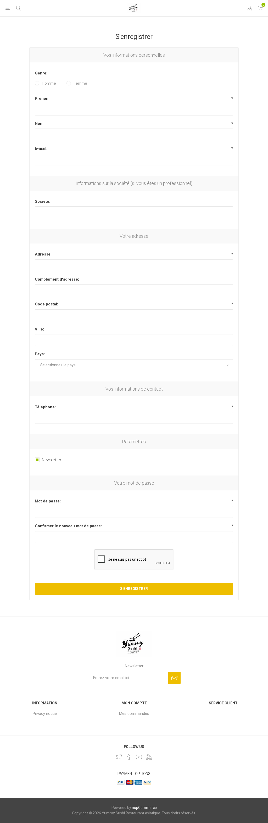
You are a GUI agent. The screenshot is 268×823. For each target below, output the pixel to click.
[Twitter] (119, 757)
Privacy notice (45, 713)
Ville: (39, 329)
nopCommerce (144, 807)
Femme (80, 83)
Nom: (39, 123)
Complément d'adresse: (57, 279)
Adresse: (43, 254)
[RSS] (149, 757)
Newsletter (51, 459)
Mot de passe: (48, 501)
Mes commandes (134, 713)
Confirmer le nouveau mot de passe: (68, 526)
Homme (49, 83)
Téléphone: (45, 407)
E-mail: (41, 148)
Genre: (41, 73)
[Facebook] (129, 757)
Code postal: (46, 304)
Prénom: (43, 98)
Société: (42, 201)
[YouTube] (139, 757)
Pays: (40, 354)
